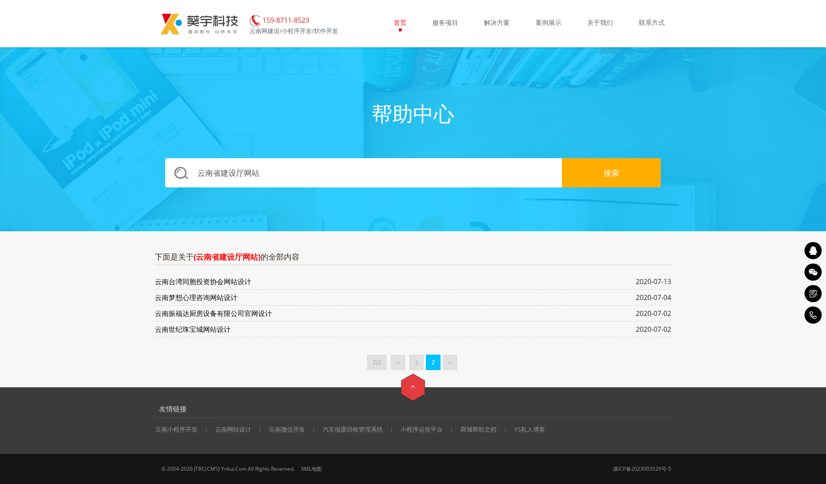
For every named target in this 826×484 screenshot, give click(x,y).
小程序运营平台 (422, 429)
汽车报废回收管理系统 (353, 429)
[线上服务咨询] (813, 250)
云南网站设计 (233, 429)
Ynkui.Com (234, 468)
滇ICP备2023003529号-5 (642, 468)
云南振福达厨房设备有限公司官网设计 (213, 313)
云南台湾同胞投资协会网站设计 (203, 281)
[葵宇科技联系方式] (813, 293)
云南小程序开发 (176, 429)
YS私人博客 (529, 429)
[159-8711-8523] (813, 315)
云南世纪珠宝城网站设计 (193, 329)
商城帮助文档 (478, 429)
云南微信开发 (287, 429)
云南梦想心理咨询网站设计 (196, 297)
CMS (212, 468)
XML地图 (311, 468)
